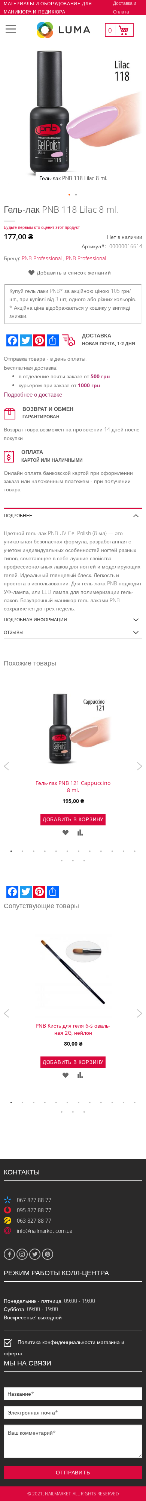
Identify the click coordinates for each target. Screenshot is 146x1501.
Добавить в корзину (73, 819)
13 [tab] (62, 860)
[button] (69, 195)
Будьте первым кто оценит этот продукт (42, 227)
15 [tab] (84, 860)
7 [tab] (78, 851)
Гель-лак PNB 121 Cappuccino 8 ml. (73, 786)
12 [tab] (135, 851)
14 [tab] (73, 860)
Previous (6, 766)
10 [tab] (112, 851)
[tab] (73, 513)
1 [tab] (11, 851)
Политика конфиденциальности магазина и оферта (64, 1347)
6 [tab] (67, 851)
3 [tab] (33, 851)
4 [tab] (45, 851)
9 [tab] (101, 851)
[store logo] (73, 30)
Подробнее (18, 515)
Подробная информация (35, 619)
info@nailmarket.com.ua (44, 1230)
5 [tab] (56, 851)
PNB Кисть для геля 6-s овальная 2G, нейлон (73, 1029)
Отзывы (14, 632)
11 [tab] (123, 851)
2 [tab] (22, 851)
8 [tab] (90, 851)
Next (139, 766)
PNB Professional (42, 258)
